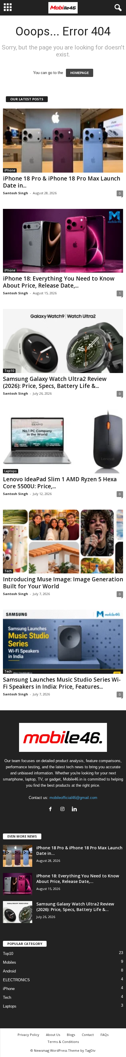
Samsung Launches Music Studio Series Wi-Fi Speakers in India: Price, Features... (62, 683)
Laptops (10, 471)
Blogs (71, 1034)
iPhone (9, 170)
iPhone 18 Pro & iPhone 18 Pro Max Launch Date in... (61, 182)
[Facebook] (52, 809)
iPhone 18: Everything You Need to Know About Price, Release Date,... (59, 282)
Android (9, 971)
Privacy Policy (28, 1034)
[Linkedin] (75, 809)
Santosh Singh (15, 193)
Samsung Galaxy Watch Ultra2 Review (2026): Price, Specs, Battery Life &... (55, 382)
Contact (88, 1034)
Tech (8, 571)
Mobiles (9, 962)
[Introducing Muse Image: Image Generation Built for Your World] (63, 542)
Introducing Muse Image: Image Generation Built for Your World (63, 582)
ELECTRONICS (16, 980)
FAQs (104, 1034)
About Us (53, 1034)
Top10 (9, 371)
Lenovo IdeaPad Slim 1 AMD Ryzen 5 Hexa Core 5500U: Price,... (60, 482)
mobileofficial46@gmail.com (73, 797)
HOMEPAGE (79, 73)
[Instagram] (64, 809)
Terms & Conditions (63, 1041)
